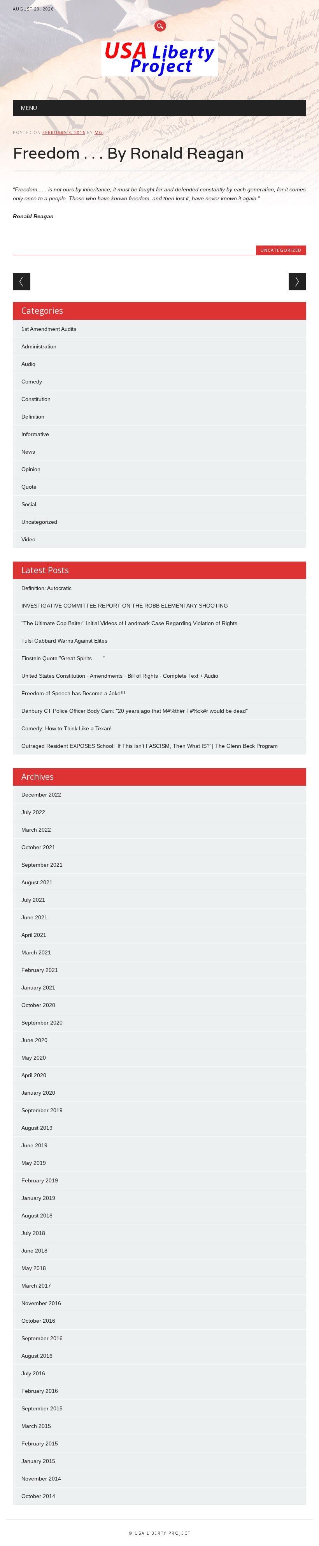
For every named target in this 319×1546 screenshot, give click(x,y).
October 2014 (38, 1496)
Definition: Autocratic (46, 588)
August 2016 (37, 1356)
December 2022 (41, 795)
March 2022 (36, 830)
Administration (38, 346)
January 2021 (38, 987)
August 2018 (37, 1215)
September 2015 (42, 1408)
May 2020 (33, 1058)
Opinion (30, 469)
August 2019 (37, 1128)
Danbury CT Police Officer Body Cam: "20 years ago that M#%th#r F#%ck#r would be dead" (134, 711)
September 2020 (42, 1022)
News (28, 452)
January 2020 (38, 1093)
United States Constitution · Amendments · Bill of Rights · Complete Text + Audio (119, 676)
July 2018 (33, 1233)
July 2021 (33, 900)
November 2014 (41, 1478)
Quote (29, 487)
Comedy (31, 381)
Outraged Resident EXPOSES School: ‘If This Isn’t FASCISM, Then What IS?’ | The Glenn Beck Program (149, 746)
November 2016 (41, 1303)
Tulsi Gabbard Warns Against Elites (64, 641)
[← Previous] (21, 281)
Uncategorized (281, 250)
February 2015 (39, 1443)
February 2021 (39, 970)
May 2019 (33, 1163)
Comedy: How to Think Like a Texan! (66, 728)
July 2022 (33, 812)
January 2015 (38, 1461)
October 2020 (38, 1005)
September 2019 (42, 1110)
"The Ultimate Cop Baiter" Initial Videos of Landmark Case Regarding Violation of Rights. (130, 623)
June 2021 (34, 917)
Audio (28, 364)
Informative (35, 434)
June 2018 (34, 1250)
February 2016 (39, 1391)
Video (28, 539)
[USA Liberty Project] (159, 74)
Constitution (36, 399)
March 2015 (36, 1426)
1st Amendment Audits (48, 329)
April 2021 (33, 935)
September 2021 (42, 865)
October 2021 (38, 847)
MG (99, 132)
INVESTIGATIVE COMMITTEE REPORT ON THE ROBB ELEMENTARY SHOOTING (124, 605)
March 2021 (36, 952)
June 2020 (34, 1040)
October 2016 (38, 1321)
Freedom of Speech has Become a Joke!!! (73, 693)
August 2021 (37, 882)
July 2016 (33, 1373)
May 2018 (33, 1268)
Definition (32, 416)
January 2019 (38, 1198)
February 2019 (39, 1180)
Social (28, 504)
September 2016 (42, 1338)
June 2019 (34, 1145)
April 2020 (33, 1075)
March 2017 (36, 1286)
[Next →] (297, 281)
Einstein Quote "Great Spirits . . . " (63, 658)
